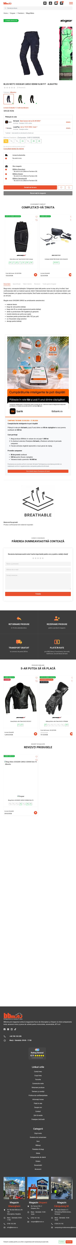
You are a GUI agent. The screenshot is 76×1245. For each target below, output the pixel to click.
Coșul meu (38, 1075)
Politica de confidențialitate (38, 1095)
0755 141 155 (35, 1218)
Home (6, 13)
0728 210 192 (59, 1224)
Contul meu (38, 1071)
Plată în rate (38, 1103)
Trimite (38, 594)
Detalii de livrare (30, 187)
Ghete (38, 1153)
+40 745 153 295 (15, 1036)
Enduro (38, 1161)
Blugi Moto (30, 13)
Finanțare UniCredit (38, 1119)
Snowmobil (38, 1165)
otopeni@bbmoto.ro (37, 1222)
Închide (61, 1242)
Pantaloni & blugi (38, 1149)
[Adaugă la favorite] (61, 187)
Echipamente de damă (38, 1157)
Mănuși (38, 1145)
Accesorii (38, 1169)
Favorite (38, 1079)
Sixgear (12, 13)
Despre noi (38, 1107)
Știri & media (38, 1115)
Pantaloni (21, 13)
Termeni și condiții (38, 1091)
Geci (38, 1141)
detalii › (68, 122)
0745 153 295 (11, 1224)
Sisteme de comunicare (38, 1137)
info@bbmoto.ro (12, 1227)
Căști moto (38, 1133)
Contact (38, 1111)
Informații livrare (38, 1099)
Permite (69, 1242)
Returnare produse (38, 1087)
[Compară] (69, 187)
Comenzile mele (38, 1083)
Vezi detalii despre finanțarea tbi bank (38, 471)
